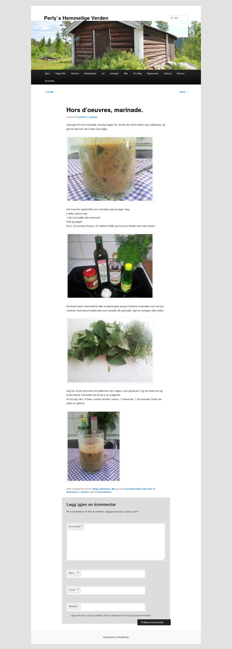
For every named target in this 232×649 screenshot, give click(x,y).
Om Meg (137, 73)
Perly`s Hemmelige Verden (76, 17)
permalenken (105, 491)
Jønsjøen (114, 73)
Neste (184, 91)
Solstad (168, 73)
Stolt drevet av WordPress (116, 637)
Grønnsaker (105, 488)
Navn (74, 573)
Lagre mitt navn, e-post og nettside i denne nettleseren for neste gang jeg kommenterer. (111, 615)
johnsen (93, 117)
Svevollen (50, 80)
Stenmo (180, 73)
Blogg (95, 488)
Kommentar (75, 526)
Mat (126, 73)
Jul (103, 73)
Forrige (48, 91)
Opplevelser (153, 73)
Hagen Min (60, 73)
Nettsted (73, 606)
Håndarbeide (90, 73)
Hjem (47, 73)
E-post (74, 589)
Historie (75, 73)
